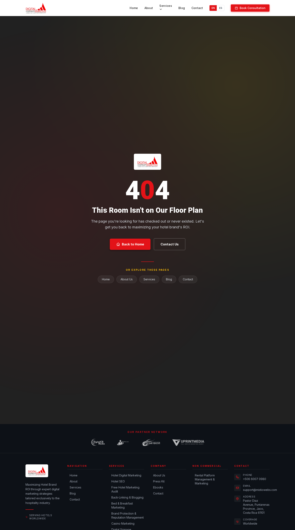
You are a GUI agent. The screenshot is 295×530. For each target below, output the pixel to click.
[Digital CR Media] (98, 442)
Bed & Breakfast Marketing (122, 505)
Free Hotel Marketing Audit (125, 489)
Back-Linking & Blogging (127, 497)
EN (213, 7)
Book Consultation (253, 8)
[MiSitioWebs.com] (123, 442)
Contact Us (170, 244)
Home (134, 8)
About (148, 8)
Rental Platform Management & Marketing (205, 479)
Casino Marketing (122, 523)
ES (220, 7)
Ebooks (158, 487)
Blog (181, 8)
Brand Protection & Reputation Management (127, 515)
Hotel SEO (118, 481)
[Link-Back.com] (151, 442)
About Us (127, 279)
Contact (197, 8)
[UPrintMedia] (188, 442)
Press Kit (159, 481)
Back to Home (133, 244)
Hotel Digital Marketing (126, 475)
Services (165, 5)
